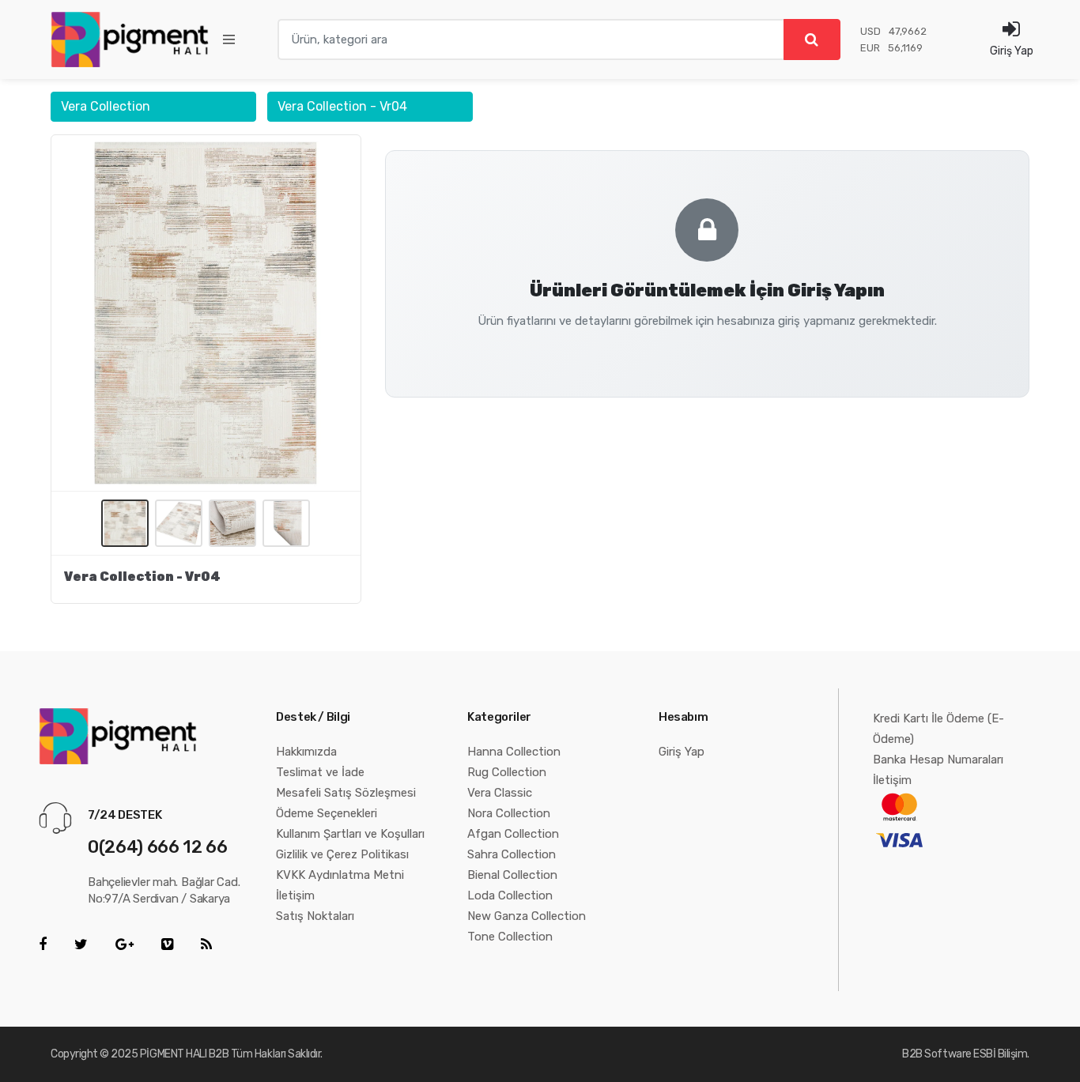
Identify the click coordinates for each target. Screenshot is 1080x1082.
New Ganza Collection (526, 916)
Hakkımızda (306, 752)
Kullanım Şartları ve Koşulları (350, 834)
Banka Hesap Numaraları (938, 759)
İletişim (295, 895)
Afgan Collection (513, 834)
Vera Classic (499, 793)
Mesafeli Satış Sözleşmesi (346, 793)
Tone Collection (510, 936)
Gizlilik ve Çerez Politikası (342, 854)
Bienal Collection (512, 875)
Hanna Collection (514, 752)
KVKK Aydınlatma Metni (340, 875)
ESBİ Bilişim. (1001, 1054)
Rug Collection (506, 772)
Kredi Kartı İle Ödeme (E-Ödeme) (938, 728)
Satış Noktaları (315, 916)
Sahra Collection (511, 854)
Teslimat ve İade (320, 772)
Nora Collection (508, 813)
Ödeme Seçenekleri (326, 813)
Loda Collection (510, 895)
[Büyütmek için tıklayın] (206, 313)
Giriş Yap (681, 752)
